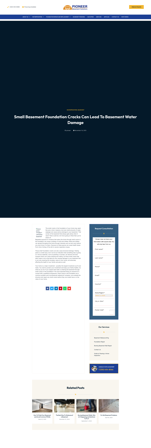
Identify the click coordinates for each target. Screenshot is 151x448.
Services (98, 17)
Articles (106, 17)
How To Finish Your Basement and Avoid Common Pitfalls (42, 416)
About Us (25, 17)
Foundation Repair (99, 342)
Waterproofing (37, 17)
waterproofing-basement (75, 110)
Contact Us (115, 17)
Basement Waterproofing (101, 338)
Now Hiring (124, 17)
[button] (47, 288)
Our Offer (90, 17)
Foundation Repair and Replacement (57, 17)
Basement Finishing (79, 17)
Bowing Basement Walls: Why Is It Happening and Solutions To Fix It (86, 416)
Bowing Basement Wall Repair (103, 345)
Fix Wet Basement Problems (109, 415)
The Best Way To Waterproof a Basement (64, 416)
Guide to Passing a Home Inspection (101, 354)
